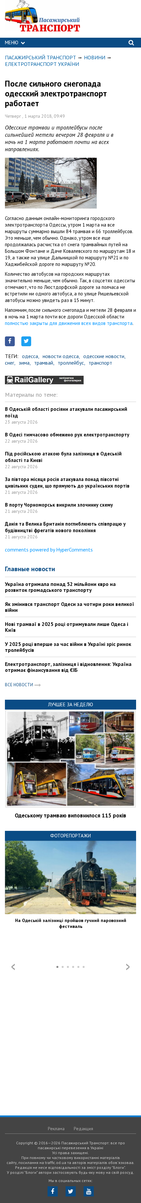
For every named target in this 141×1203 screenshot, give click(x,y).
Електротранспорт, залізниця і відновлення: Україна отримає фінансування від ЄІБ (68, 667)
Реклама (56, 1129)
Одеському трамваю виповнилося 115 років (70, 815)
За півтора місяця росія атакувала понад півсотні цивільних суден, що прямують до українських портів (67, 482)
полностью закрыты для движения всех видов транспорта (68, 323)
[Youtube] (89, 1191)
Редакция (83, 1129)
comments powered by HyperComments (49, 549)
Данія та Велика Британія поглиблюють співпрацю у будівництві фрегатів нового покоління (65, 527)
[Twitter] (71, 1191)
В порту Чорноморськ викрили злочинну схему (59, 505)
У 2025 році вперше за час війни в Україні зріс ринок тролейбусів (68, 647)
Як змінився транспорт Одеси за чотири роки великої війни (69, 607)
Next (128, 967)
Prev (13, 967)
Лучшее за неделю (70, 704)
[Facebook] (53, 1191)
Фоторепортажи (70, 835)
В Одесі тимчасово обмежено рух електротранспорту (67, 434)
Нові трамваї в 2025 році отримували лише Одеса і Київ (66, 627)
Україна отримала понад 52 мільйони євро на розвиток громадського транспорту (60, 587)
